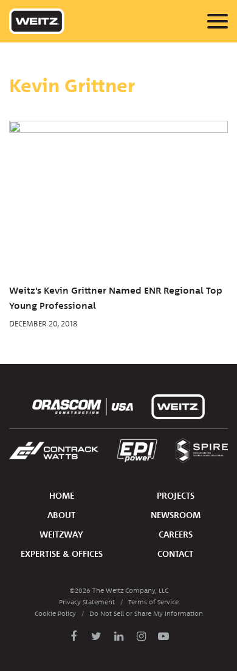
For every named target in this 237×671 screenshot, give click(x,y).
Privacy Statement (87, 602)
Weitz (36, 21)
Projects (175, 496)
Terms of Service (153, 602)
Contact (175, 554)
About (61, 515)
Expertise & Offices (62, 554)
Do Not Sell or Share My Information (146, 614)
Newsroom (176, 515)
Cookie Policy (55, 614)
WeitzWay (61, 535)
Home (61, 496)
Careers (176, 535)
